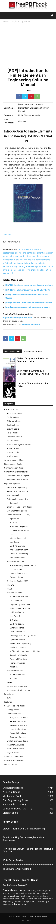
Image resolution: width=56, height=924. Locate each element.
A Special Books (11, 409)
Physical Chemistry (18, 733)
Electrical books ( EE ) (16, 561)
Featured (8, 702)
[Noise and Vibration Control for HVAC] (9, 391)
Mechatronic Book (15, 670)
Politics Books (13, 440)
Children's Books (14, 421)
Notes (9, 682)
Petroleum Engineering (17, 686)
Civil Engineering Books (17, 511)
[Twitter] (25, 96)
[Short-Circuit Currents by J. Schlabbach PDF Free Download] (9, 379)
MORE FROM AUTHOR (33, 352)
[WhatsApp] (37, 96)
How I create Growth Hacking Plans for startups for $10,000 (28, 850)
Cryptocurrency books (19, 530)
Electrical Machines (18, 573)
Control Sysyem (16, 569)
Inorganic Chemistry (18, 725)
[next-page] (8, 396)
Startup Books (13, 452)
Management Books (15, 745)
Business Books (13, 417)
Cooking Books (13, 425)
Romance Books (14, 448)
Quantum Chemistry (18, 737)
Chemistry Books (14, 713)
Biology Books (13, 709)
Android (13, 522)
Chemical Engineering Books (19, 507)
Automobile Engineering (17, 499)
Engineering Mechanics (20, 604)
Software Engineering (19, 553)
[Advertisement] (28, 45)
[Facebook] (19, 96)
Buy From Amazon (11, 242)
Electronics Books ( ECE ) (17, 581)
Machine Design (17, 624)
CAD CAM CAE (16, 600)
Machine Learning (17, 546)
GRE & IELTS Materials (13, 756)
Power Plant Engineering (20, 643)
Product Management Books (19, 444)
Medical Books (10, 764)
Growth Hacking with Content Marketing (24, 828)
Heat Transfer (16, 616)
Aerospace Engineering (17, 487)
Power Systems (16, 577)
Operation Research (18, 639)
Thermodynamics (17, 663)
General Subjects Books (14, 706)
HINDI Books (12, 433)
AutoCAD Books (13, 495)
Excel (12, 534)
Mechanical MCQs (17, 631)
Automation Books (17, 674)
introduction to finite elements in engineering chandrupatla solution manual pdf (28, 269)
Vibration (14, 667)
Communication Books (14, 468)
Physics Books (13, 752)
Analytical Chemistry (18, 717)
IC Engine (14, 620)
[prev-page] (4, 396)
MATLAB (10, 585)
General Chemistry (18, 721)
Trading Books (13, 456)
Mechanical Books (15, 592)
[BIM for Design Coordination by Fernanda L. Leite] (9, 365)
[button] (4, 15)
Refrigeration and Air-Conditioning (25, 651)
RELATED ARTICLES (12, 352)
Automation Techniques (20, 596)
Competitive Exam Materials (16, 472)
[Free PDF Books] (28, 6)
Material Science (17, 628)
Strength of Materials (19, 655)
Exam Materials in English (18, 475)
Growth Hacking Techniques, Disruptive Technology (23, 838)
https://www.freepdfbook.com (17, 317)
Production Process (18, 647)
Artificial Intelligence (18, 526)
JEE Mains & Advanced (14, 760)
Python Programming (19, 550)
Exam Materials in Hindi (17, 479)
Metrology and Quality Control (23, 635)
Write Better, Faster (13, 860)
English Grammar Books (17, 741)
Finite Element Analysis (20, 608)
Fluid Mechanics (17, 612)
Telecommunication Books (18, 690)
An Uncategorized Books (14, 460)
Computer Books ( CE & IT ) (18, 514)
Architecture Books (15, 413)
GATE (9, 698)
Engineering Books (20, 21)
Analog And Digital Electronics (23, 565)
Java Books (14, 542)
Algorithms (14, 518)
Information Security (18, 538)
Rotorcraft (14, 503)
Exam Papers (9, 694)
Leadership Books (14, 436)
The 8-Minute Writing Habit (17, 869)
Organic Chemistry (18, 729)
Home (6, 21)
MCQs (9, 589)
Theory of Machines (18, 659)
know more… (21, 904)
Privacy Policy (21, 916)
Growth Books (13, 429)
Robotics (13, 678)
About (31, 916)
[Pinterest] (31, 96)
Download (7, 234)
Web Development (18, 557)
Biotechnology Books (13, 464)
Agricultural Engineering (17, 491)
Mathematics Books (15, 748)
